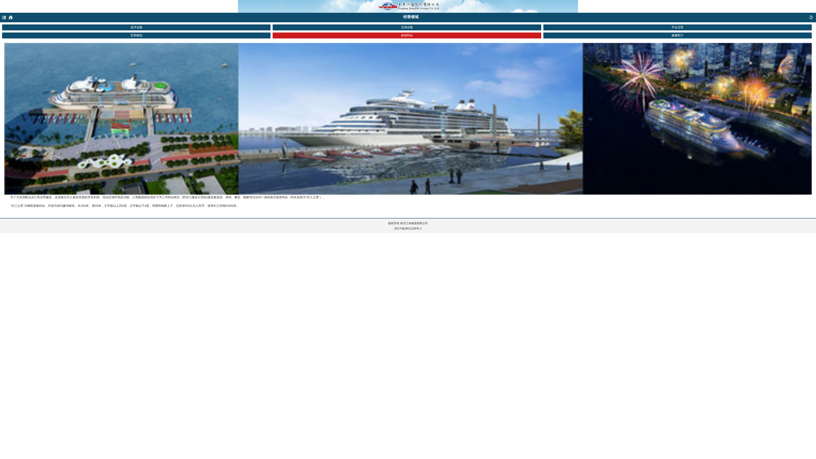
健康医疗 (677, 35)
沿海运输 (407, 27)
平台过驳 (677, 27)
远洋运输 (136, 27)
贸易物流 (136, 35)
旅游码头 (407, 35)
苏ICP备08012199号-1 (408, 228)
